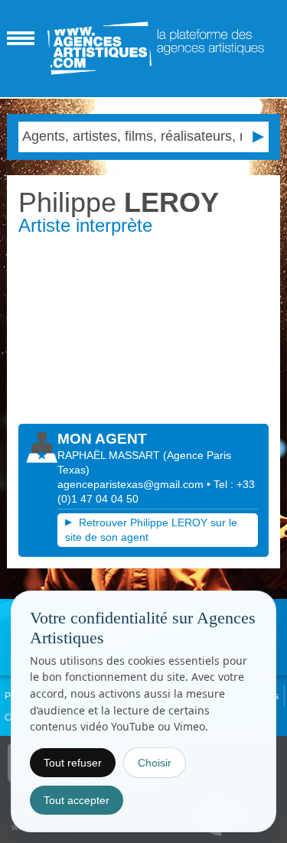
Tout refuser (73, 763)
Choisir (154, 763)
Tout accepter (76, 800)
